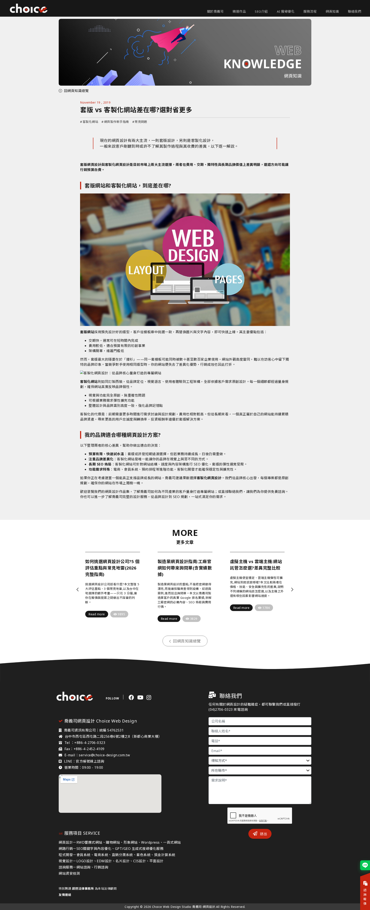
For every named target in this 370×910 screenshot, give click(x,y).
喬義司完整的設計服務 (129, 496)
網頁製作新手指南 (115, 122)
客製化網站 (89, 122)
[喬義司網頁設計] (29, 8)
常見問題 (139, 122)
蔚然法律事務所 (83, 888)
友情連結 (65, 895)
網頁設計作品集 (117, 491)
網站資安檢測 (69, 873)
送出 (263, 833)
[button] (77, 589)
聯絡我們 (235, 491)
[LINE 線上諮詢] (365, 865)
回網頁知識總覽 (76, 90)
